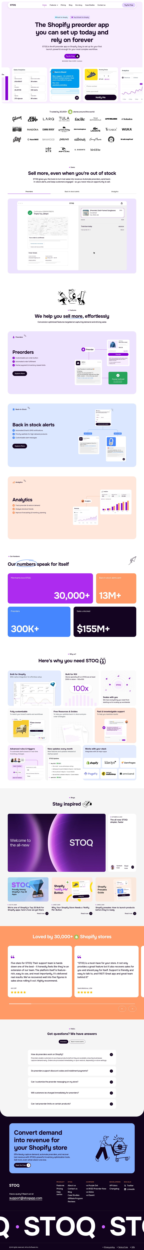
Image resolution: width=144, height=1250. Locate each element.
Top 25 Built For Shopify (81, 17)
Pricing (63, 5)
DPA (133, 1247)
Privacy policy (109, 1247)
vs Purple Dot (92, 1185)
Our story (78, 5)
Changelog (114, 1189)
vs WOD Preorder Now (96, 1189)
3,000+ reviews (77, 61)
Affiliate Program (75, 1198)
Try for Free (128, 5)
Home (44, 5)
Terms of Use (123, 1247)
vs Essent (90, 1195)
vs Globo (90, 1192)
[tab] (29, 192)
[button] (53, 5)
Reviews (71, 1201)
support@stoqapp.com (25, 1198)
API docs (113, 1185)
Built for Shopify (62, 17)
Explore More (20, 373)
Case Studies (89, 5)
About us (72, 1185)
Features (60, 1185)
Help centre (59, 1193)
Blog (70, 5)
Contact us (101, 5)
